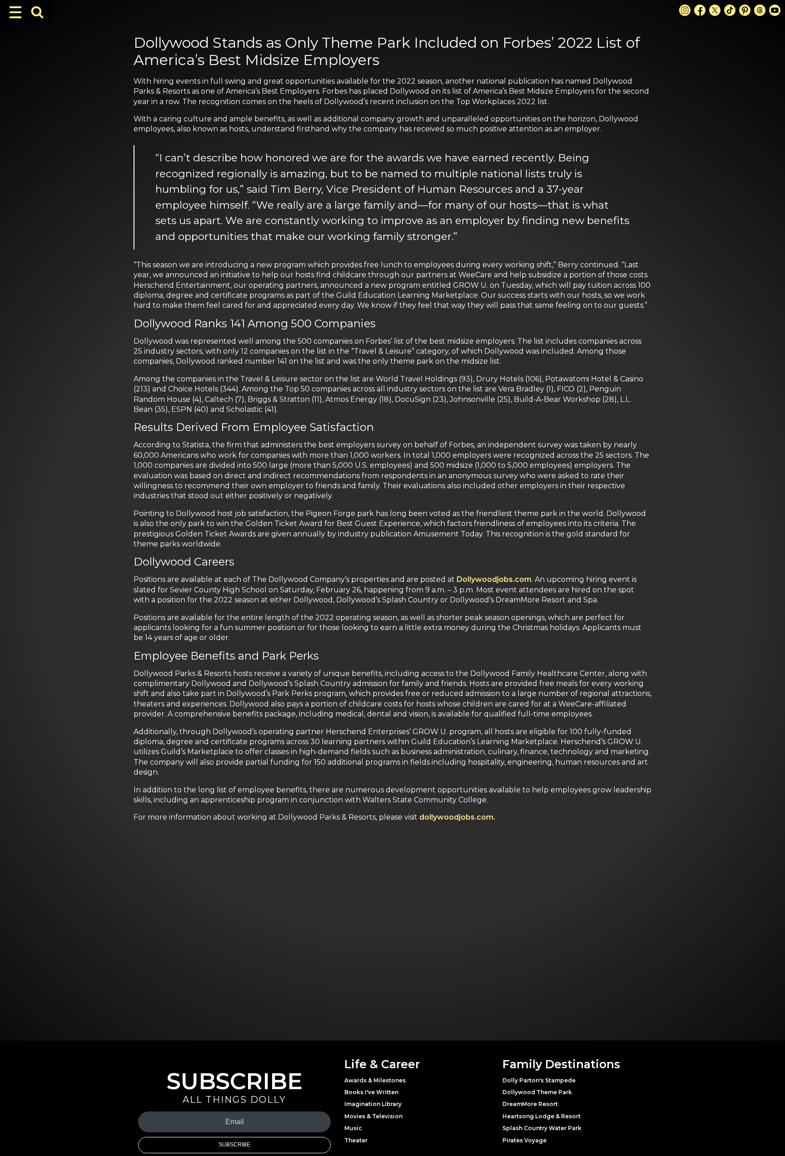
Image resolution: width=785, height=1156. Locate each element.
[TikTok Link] (729, 10)
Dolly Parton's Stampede (539, 1080)
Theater (356, 1140)
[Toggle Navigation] (15, 12)
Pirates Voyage (524, 1140)
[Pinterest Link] (744, 10)
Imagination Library (373, 1104)
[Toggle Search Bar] (37, 12)
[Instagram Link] (685, 10)
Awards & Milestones (375, 1080)
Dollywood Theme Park (537, 1092)
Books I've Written (371, 1092)
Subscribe (234, 1144)
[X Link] (714, 10)
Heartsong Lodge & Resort (541, 1116)
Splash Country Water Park (541, 1128)
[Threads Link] (759, 10)
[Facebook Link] (700, 10)
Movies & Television (373, 1116)
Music (353, 1128)
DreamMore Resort (530, 1104)
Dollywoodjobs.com (494, 579)
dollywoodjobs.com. (457, 817)
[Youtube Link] (774, 10)
